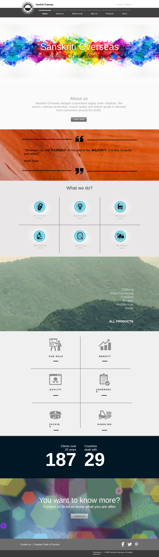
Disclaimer (97, 552)
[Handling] (105, 415)
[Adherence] (105, 379)
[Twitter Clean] (129, 544)
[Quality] (55, 379)
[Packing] (55, 415)
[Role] (55, 345)
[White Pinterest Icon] (136, 544)
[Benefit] (105, 345)
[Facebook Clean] (122, 544)
